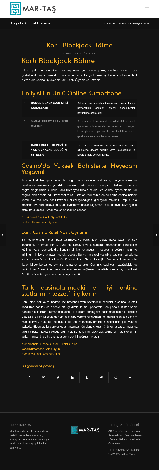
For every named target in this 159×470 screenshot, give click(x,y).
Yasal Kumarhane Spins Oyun (41, 349)
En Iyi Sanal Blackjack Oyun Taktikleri (45, 217)
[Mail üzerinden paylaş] (130, 377)
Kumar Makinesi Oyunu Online (41, 353)
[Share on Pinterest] (58, 377)
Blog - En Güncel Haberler (31, 23)
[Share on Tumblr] (87, 377)
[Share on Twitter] (43, 377)
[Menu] (147, 9)
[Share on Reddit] (116, 377)
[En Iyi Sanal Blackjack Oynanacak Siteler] (3, 235)
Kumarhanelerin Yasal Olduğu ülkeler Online (49, 343)
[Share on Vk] (101, 377)
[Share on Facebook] (29, 377)
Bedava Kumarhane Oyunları (40, 222)
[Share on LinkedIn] (72, 377)
